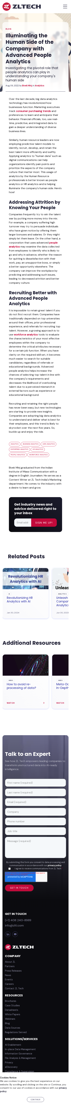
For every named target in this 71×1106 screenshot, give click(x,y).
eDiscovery (11, 1066)
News (8, 975)
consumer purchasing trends (33, 111)
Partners (10, 966)
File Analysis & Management (20, 1058)
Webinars (10, 1018)
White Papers (12, 1014)
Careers (9, 984)
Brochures (10, 1001)
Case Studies (12, 1005)
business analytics (30, 444)
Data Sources (12, 1027)
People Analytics (18, 455)
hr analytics (38, 449)
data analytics (49, 444)
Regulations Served (16, 1032)
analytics (14, 444)
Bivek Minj (27, 85)
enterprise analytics (19, 449)
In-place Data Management (20, 1049)
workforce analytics (26, 334)
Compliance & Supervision (19, 1071)
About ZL (10, 961)
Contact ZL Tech (14, 988)
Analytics (39, 85)
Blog (8, 29)
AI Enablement (13, 1044)
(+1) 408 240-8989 (18, 920)
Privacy (9, 1062)
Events (9, 979)
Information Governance (18, 1053)
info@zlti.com (14, 925)
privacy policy (54, 865)
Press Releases (13, 970)
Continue (35, 1099)
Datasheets (11, 1009)
